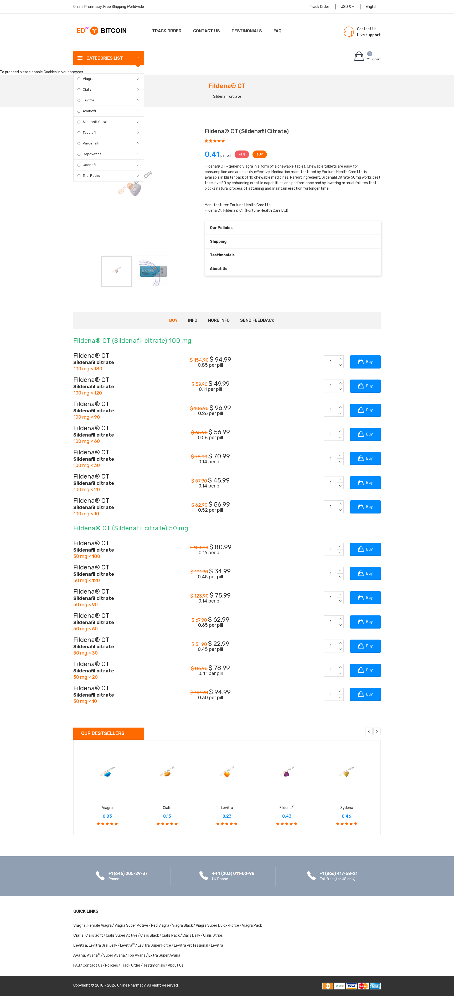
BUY (259, 154)
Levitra (88, 100)
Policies (111, 965)
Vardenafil (91, 143)
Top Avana (137, 955)
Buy (173, 320)
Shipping (218, 241)
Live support (369, 35)
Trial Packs (91, 176)
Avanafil (89, 111)
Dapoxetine (92, 154)
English (372, 6)
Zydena (346, 808)
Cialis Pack (171, 935)
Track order (319, 6)
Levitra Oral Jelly (103, 945)
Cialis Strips (213, 935)
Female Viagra (99, 925)
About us (218, 269)
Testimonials (246, 30)
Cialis (87, 89)
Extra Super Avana (164, 955)
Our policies (221, 228)
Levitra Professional (191, 945)
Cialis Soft (94, 935)
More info (219, 320)
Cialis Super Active (121, 935)
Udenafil (89, 165)
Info (192, 320)
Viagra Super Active (131, 925)
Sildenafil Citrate (96, 122)
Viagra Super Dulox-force (217, 925)
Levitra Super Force (154, 945)
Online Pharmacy (131, 985)
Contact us (206, 30)
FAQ (277, 30)
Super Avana (114, 955)
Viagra (88, 79)
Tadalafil (89, 132)
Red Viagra (160, 925)
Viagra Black (182, 925)
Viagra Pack (252, 925)
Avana (93, 955)
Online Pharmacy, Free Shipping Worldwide (108, 6)
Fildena (287, 808)
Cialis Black (149, 935)
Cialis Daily (191, 935)
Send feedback (257, 320)
